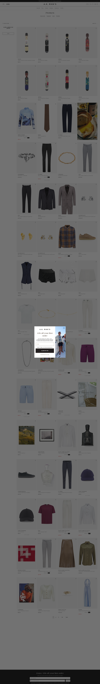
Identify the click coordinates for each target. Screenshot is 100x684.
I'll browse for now (44, 354)
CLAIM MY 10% (44, 350)
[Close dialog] (64, 328)
